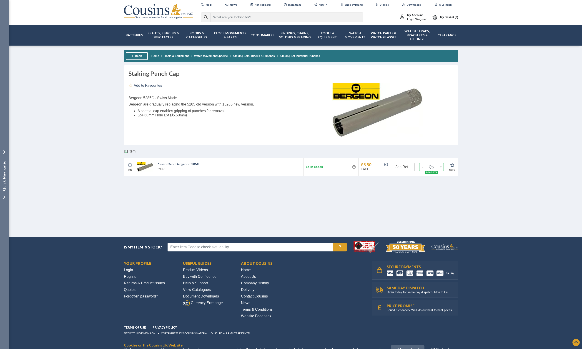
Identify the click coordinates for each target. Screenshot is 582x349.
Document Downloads (201, 296)
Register (131, 276)
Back (138, 56)
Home (155, 56)
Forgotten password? (141, 296)
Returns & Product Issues (144, 283)
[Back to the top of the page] (576, 343)
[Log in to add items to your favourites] (452, 165)
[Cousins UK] (158, 11)
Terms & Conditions (257, 309)
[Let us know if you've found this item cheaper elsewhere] (386, 165)
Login (128, 270)
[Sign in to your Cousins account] (403, 17)
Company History (255, 283)
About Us (248, 276)
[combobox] (282, 17)
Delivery (247, 290)
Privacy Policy (165, 327)
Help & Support (195, 283)
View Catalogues (197, 290)
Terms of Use (135, 327)
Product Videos (195, 270)
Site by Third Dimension (140, 333)
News (245, 303)
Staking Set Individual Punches (300, 56)
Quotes (129, 290)
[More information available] (130, 165)
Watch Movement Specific (211, 56)
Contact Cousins (254, 296)
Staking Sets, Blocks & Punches (254, 56)
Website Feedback (256, 316)
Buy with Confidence (199, 276)
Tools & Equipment (177, 56)
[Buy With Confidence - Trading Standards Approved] (367, 247)
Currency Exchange (206, 303)
